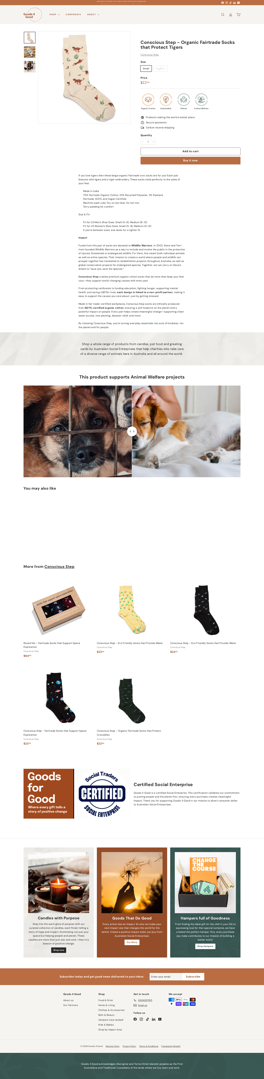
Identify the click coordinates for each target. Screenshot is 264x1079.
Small (146, 68)
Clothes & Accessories (111, 1010)
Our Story (132, 942)
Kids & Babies (106, 1024)
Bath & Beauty (106, 1015)
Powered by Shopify (170, 1046)
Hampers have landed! (110, 1019)
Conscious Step (150, 55)
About (92, 14)
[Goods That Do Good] (132, 882)
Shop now (58, 950)
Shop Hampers (205, 946)
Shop (53, 14)
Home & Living (106, 1005)
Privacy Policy (129, 1046)
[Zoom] (84, 78)
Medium (161, 69)
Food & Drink (105, 1000)
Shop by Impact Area (110, 1029)
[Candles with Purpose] (58, 882)
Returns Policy (113, 1046)
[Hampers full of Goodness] (205, 882)
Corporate (73, 14)
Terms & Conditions (148, 1046)
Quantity (146, 135)
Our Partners (70, 1005)
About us (68, 1000)
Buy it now (190, 160)
